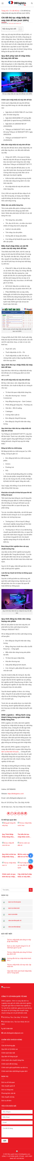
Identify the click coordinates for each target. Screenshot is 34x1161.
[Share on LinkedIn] (25, 813)
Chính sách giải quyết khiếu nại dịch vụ (14, 1067)
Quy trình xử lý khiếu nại (9, 1049)
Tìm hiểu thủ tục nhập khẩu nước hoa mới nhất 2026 (24, 836)
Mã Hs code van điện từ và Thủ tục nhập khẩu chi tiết (24, 855)
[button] (2, 3)
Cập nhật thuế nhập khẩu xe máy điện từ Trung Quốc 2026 (25, 875)
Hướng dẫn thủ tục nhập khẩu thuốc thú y (19, 959)
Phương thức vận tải (8, 1093)
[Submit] (31, 890)
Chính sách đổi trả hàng (9, 1064)
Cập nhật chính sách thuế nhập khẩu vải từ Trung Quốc (19, 972)
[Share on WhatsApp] (8, 813)
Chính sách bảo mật (8, 1053)
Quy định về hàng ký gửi (9, 1056)
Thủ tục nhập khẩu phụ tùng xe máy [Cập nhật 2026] (19, 940)
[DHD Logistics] (17, 3)
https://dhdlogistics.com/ (16, 793)
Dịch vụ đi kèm (12, 914)
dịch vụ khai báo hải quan (10, 751)
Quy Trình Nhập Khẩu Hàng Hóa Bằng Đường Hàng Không (9, 836)
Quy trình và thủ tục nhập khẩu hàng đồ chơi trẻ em (9, 855)
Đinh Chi (18, 23)
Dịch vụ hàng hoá (14, 908)
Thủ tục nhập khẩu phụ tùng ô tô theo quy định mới (19, 953)
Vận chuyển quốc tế (14, 920)
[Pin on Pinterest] (22, 813)
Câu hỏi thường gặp (8, 1045)
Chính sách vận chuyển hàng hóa (12, 1060)
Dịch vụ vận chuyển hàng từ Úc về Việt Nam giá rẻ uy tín (18, 947)
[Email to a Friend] (18, 813)
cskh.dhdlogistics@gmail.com (13, 1033)
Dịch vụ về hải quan (14, 902)
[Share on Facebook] (11, 813)
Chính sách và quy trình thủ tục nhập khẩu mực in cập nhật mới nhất (8, 875)
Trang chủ (4, 11)
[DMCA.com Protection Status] (17, 1151)
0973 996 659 (8, 1028)
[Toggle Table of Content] (19, 29)
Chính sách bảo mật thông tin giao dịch (14, 1071)
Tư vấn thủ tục (14, 11)
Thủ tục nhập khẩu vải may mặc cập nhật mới (19, 965)
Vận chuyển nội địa (14, 927)
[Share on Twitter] (15, 813)
